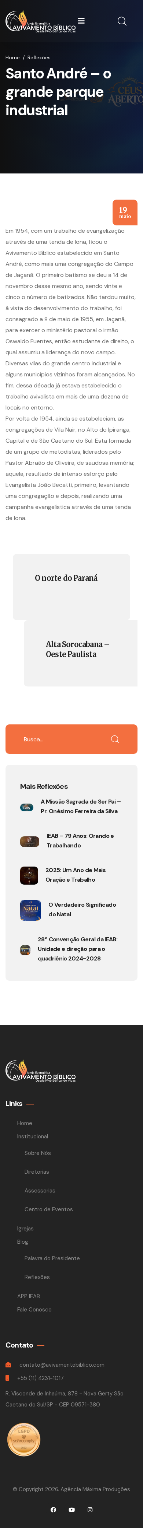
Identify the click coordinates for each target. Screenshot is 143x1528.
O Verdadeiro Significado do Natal (82, 909)
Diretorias (37, 1172)
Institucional (33, 1136)
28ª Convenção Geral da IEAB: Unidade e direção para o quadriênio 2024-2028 (77, 948)
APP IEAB (28, 1296)
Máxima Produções (106, 1489)
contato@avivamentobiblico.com (61, 1365)
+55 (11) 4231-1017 (40, 1378)
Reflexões (37, 1277)
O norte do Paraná (66, 578)
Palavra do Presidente (52, 1258)
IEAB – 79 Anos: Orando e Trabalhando (80, 840)
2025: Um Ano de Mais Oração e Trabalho (75, 875)
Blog (23, 1242)
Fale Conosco (34, 1309)
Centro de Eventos (49, 1209)
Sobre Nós (38, 1153)
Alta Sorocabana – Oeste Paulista (77, 649)
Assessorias (40, 1190)
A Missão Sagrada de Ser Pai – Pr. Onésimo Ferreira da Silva (80, 806)
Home (13, 57)
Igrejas (25, 1228)
